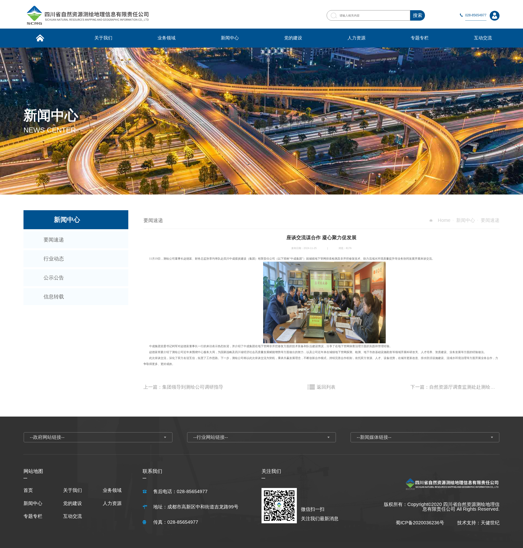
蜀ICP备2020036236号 (420, 522)
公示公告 (54, 277)
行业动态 (54, 258)
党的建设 (72, 503)
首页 (28, 490)
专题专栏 (32, 516)
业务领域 (112, 490)
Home (444, 220)
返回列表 (326, 387)
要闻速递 (54, 239)
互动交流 (72, 516)
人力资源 (112, 503)
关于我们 (72, 490)
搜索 (417, 15)
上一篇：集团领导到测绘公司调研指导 (183, 387)
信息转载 (54, 296)
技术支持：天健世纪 (478, 522)
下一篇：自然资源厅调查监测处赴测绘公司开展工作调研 (455, 387)
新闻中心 (465, 220)
